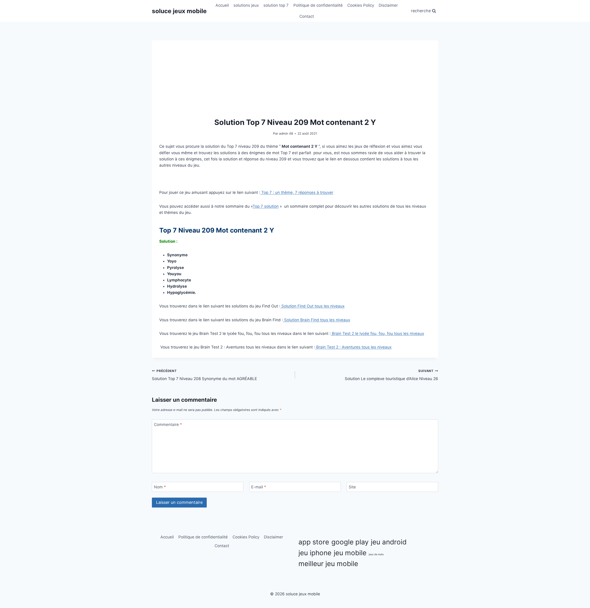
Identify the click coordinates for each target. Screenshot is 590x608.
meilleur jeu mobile (328, 564)
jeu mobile (350, 553)
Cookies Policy (360, 5)
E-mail (258, 487)
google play (350, 542)
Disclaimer (388, 5)
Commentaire (168, 424)
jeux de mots (376, 554)
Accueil (222, 5)
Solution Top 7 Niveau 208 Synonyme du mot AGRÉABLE (205, 375)
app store (313, 542)
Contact (306, 16)
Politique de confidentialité (318, 5)
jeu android (389, 542)
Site (352, 487)
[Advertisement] (295, 82)
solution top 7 (276, 5)
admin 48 (286, 133)
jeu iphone (314, 553)
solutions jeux (246, 5)
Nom (160, 487)
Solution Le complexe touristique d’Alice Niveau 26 (391, 375)
